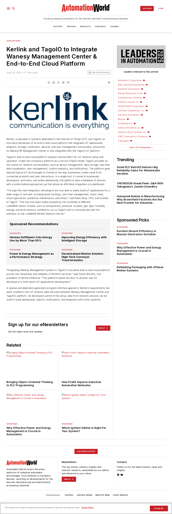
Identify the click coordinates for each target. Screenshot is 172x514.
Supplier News (13, 41)
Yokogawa (123, 140)
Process (71, 26)
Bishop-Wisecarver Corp (130, 93)
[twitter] (58, 82)
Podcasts (100, 26)
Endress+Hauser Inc (128, 102)
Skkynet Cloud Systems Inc (132, 132)
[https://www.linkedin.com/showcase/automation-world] (118, 474)
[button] (8, 8)
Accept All (159, 508)
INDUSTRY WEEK (102, 495)
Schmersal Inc (125, 123)
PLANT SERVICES (120, 495)
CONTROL (69, 495)
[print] (109, 82)
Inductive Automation (129, 115)
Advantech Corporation (130, 80)
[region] (86, 508)
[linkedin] (53, 82)
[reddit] (63, 82)
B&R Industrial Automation (131, 84)
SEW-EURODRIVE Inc (129, 127)
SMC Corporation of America (133, 136)
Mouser (122, 119)
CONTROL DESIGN (84, 495)
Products (85, 26)
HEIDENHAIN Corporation (131, 106)
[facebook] (48, 82)
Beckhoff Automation (129, 89)
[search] (14, 8)
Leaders (114, 26)
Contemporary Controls (130, 97)
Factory (57, 26)
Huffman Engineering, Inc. (131, 110)
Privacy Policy (88, 508)
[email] (68, 82)
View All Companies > (141, 147)
